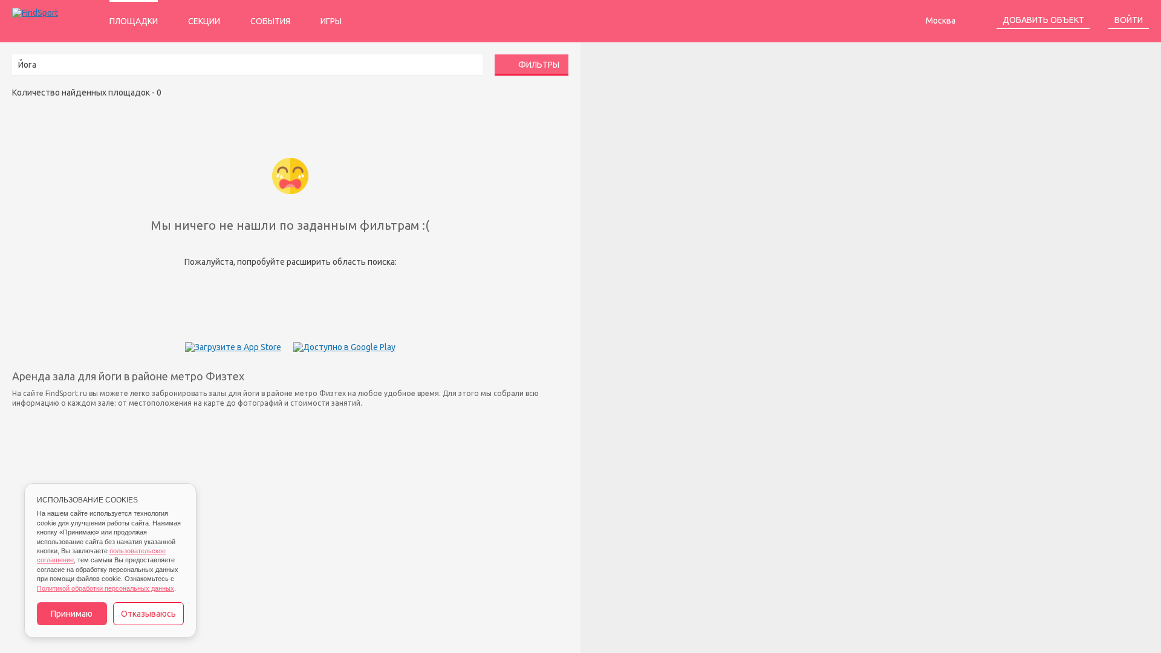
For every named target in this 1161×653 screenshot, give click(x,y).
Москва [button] (941, 20)
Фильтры (537, 65)
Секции (204, 21)
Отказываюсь (148, 614)
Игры (331, 21)
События (270, 21)
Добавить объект (1043, 20)
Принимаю (72, 614)
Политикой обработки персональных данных (105, 588)
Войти (1128, 20)
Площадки (133, 21)
